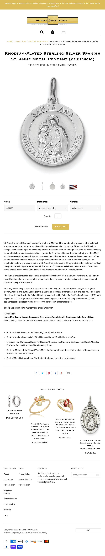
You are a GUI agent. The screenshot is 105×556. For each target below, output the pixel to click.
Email (68, 373)
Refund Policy (9, 485)
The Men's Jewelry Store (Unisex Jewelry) (52, 65)
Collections (20, 42)
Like (36, 373)
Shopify (44, 533)
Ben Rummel (25, 533)
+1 (61, 373)
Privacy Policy (9, 504)
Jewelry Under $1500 (38, 42)
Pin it (49, 373)
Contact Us (8, 479)
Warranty (7, 510)
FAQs (6, 515)
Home (9, 42)
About (6, 474)
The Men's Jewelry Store (27, 530)
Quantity (47, 216)
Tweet (42, 373)
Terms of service (10, 499)
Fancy (55, 373)
